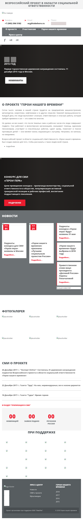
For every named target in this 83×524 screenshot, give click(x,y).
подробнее (10, 146)
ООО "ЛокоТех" (37, 510)
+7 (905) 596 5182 (13, 23)
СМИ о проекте (36, 493)
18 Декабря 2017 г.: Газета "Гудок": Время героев (25, 395)
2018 (58, 492)
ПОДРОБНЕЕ (14, 202)
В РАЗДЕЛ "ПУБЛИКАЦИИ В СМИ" (16, 405)
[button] (7, 59)
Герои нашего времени (54, 29)
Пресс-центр (15, 34)
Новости (33, 489)
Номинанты (16, 80)
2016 (58, 498)
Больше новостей (64, 288)
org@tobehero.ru (36, 23)
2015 (58, 502)
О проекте (11, 29)
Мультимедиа (35, 496)
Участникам (29, 29)
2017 (58, 495)
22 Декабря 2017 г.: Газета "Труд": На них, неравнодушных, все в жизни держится (41, 385)
